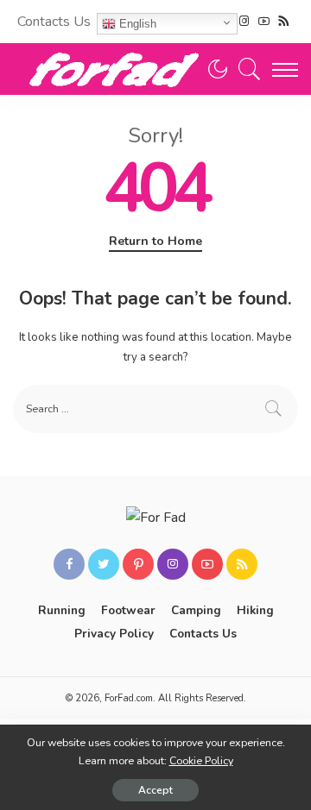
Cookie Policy (201, 760)
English (136, 23)
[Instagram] (244, 21)
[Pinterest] (138, 564)
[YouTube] (264, 21)
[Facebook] (69, 564)
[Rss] (284, 21)
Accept (155, 790)
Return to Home (155, 241)
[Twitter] (103, 564)
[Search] (245, 69)
